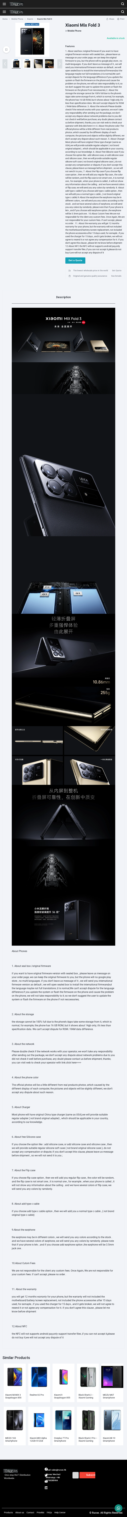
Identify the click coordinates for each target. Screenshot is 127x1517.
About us (19, 1512)
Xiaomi (30, 19)
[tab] (63, 297)
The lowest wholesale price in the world (90, 271)
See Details (116, 276)
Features (70, 46)
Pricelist (40, 1512)
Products (8, 1512)
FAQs (49, 1512)
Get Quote (116, 271)
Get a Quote (75, 260)
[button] (4, 63)
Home (5, 19)
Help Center (60, 1512)
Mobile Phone (17, 19)
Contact (30, 1512)
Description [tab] (63, 297)
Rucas (49, 1483)
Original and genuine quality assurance (90, 276)
